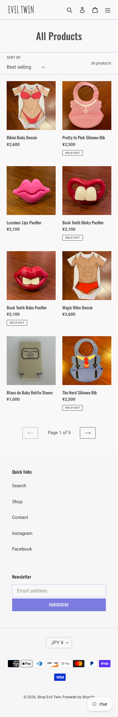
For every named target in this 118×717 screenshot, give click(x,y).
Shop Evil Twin (49, 697)
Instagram (22, 533)
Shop (17, 501)
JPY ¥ (57, 643)
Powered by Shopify (78, 697)
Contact (20, 517)
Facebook (22, 549)
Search (19, 485)
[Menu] (107, 9)
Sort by (14, 57)
